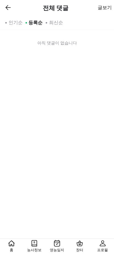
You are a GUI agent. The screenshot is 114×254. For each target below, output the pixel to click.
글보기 (105, 7)
